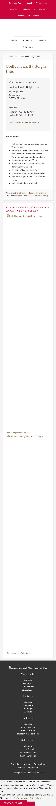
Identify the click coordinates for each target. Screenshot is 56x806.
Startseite (12, 57)
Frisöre (32, 193)
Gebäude (28, 712)
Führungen (28, 708)
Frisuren (18, 196)
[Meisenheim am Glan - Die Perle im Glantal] (28, 668)
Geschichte (28, 705)
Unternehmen (41, 193)
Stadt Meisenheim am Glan (28, 27)
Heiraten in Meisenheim (28, 734)
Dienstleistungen (21, 193)
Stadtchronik (28, 686)
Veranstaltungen (28, 727)
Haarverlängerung (30, 196)
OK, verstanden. (13, 803)
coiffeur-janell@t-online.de (27, 122)
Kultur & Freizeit (28, 730)
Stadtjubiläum (28, 690)
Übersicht (28, 702)
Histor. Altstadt (28, 749)
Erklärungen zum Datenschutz (27, 798)
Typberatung (43, 196)
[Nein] (31, 804)
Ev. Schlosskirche (28, 752)
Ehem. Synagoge (28, 756)
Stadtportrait (28, 683)
